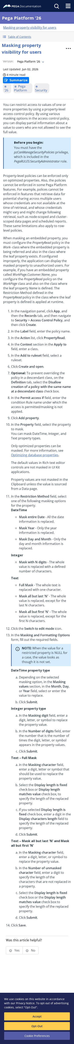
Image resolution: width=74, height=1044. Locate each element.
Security (41, 90)
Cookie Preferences (37, 1036)
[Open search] (56, 6)
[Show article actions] (68, 48)
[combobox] (30, 62)
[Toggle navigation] (68, 6)
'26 (6, 90)
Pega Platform (20, 88)
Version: (8, 61)
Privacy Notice (25, 1003)
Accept (37, 1016)
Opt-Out (37, 1026)
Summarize (18, 80)
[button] (37, 37)
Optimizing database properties (34, 455)
